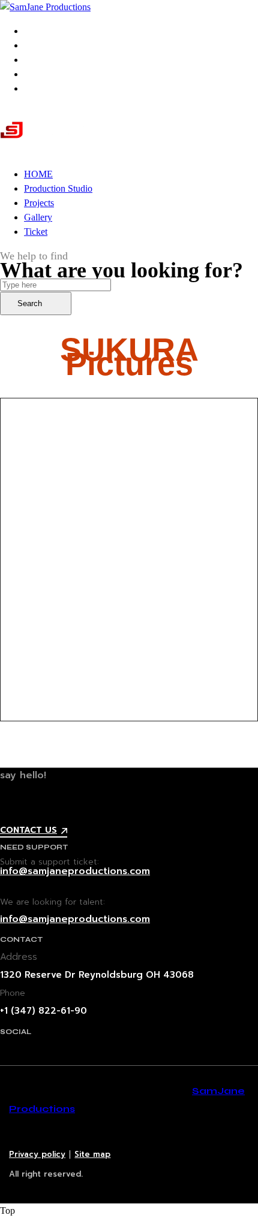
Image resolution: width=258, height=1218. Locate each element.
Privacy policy (37, 1154)
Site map (92, 1154)
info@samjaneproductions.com (75, 871)
